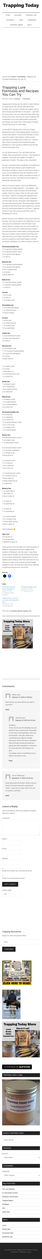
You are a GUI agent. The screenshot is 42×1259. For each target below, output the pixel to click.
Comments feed (7, 1233)
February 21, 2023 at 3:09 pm (22, 697)
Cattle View (6, 1212)
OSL (3, 1208)
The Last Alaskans (8, 1189)
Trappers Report (7, 1200)
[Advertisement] (21, 49)
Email (4, 849)
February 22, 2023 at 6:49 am (25, 720)
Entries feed (6, 1229)
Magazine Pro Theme (23, 1250)
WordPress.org (7, 1237)
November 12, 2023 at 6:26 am (22, 778)
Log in (4, 1225)
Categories (6, 1171)
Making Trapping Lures (24, 611)
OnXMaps (5, 1204)
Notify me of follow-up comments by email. (17, 871)
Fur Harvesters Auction (10, 1193)
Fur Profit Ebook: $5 (11, 1067)
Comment (6, 818)
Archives (5, 1154)
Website (5, 858)
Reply (7, 710)
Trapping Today (21, 5)
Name (4, 839)
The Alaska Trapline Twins (29, 587)
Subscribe (8, 949)
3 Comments (26, 99)
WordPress (22, 1252)
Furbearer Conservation (10, 1197)
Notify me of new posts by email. (13, 878)
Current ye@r (7, 890)
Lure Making (13, 611)
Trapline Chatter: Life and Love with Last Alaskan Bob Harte (10, 600)
